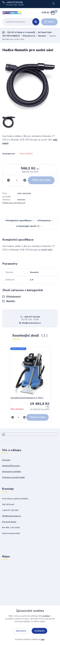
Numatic (42, 36)
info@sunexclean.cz (31, 323)
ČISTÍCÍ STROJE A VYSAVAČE (21, 32)
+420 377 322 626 (14, 2)
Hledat (35, 21)
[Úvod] (12, 12)
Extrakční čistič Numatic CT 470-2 (27, 397)
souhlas (46, 616)
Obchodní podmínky (11, 471)
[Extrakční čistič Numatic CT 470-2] (30, 372)
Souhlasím (39, 631)
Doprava (6, 460)
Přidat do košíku (41, 180)
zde (42, 639)
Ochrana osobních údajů (13, 477)
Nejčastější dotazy (11, 465)
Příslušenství (29, 36)
